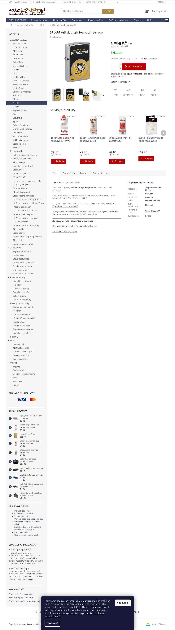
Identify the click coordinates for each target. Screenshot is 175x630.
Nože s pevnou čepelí (23, 352)
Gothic (16, 70)
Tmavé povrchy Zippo (19, 569)
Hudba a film (19, 77)
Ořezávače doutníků (22, 314)
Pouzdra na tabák (21, 292)
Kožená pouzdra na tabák (25, 218)
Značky (13, 378)
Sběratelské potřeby (22, 192)
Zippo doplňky (16, 151)
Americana (18, 58)
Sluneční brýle (20, 177)
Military (16, 99)
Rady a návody (21, 532)
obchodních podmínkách (67, 613)
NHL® (16, 103)
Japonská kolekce (21, 81)
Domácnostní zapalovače (24, 262)
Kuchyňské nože (20, 359)
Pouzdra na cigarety (22, 281)
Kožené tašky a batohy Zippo (27, 199)
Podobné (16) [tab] (69, 173)
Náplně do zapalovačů (23, 274)
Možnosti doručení (149, 58)
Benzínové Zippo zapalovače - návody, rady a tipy (75, 226)
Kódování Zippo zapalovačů (21, 598)
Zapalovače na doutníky (24, 307)
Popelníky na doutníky (23, 329)
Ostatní (16, 107)
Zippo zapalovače (18, 44)
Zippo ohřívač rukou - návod (21, 594)
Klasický (149, 205)
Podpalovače (19, 370)
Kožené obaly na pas (23, 214)
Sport (15, 121)
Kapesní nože (19, 344)
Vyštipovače (19, 322)
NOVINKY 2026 (20, 47)
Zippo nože (18, 240)
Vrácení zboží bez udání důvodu (28, 519)
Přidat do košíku (136, 67)
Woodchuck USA (20, 136)
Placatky (14, 337)
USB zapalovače (20, 270)
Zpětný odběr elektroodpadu (27, 527)
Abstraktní (17, 51)
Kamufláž (17, 95)
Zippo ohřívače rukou (22, 159)
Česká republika (20, 66)
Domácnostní (19, 255)
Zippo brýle (18, 170)
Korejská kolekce (20, 84)
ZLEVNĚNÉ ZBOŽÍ (18, 40)
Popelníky (17, 285)
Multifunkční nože (21, 348)
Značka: (56, 37)
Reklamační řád (21, 516)
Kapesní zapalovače (22, 251)
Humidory (17, 311)
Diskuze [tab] (83, 173)
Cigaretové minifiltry (22, 300)
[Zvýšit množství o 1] (120, 65)
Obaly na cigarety (21, 289)
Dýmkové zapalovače (22, 266)
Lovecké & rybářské (22, 92)
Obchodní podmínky (96, 2)
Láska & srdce (19, 88)
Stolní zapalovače (21, 259)
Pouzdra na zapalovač (23, 166)
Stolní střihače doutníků (24, 318)
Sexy (15, 114)
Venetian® (18, 133)
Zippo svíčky (18, 229)
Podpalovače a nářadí (23, 244)
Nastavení (52, 623)
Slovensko (17, 118)
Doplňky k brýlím (21, 185)
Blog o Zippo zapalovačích (26, 535)
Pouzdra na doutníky (22, 333)
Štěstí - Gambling (21, 125)
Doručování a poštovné (24, 530)
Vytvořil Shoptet (159, 624)
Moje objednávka (72, 2)
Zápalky (16, 366)
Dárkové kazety (20, 188)
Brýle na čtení (20, 173)
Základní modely (20, 140)
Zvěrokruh (17, 147)
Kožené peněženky (22, 207)
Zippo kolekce (19, 144)
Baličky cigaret (19, 296)
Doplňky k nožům (21, 355)
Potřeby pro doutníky (19, 303)
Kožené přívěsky (21, 222)
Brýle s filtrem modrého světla (27, 181)
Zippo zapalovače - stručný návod (24, 601)
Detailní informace (119, 82)
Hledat (108, 11)
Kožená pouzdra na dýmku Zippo (29, 203)
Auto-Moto (18, 62)
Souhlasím (123, 602)
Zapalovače (15, 248)
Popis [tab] (54, 173)
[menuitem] (17, 20)
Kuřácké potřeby (17, 277)
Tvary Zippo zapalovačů (20, 550)
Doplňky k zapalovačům (24, 374)
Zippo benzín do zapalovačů (65, 206)
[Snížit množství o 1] (120, 68)
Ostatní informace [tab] (101, 173)
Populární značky (20, 110)
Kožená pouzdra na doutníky (26, 225)
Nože (12, 340)
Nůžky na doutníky (22, 326)
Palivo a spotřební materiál (25, 155)
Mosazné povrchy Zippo (20, 553)
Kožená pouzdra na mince (25, 211)
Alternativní (18, 55)
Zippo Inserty (19, 162)
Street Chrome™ (152, 211)
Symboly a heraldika (22, 129)
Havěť (15, 73)
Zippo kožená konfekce (23, 196)
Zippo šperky (19, 233)
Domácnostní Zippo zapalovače (27, 237)
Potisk (148, 216)
